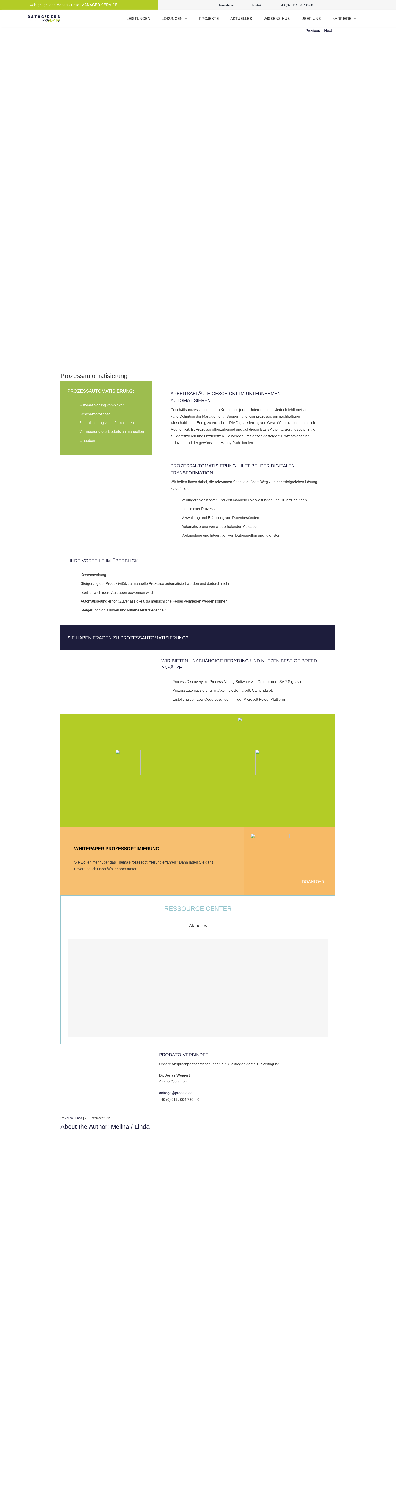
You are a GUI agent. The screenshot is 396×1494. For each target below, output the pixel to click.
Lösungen (172, 19)
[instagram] (340, 5)
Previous (312, 31)
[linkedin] (355, 5)
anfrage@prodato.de (175, 1093)
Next (328, 31)
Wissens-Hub (277, 19)
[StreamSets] (128, 762)
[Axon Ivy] (268, 762)
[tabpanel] (198, 988)
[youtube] (347, 5)
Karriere (342, 19)
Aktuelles (241, 19)
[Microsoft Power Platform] (268, 729)
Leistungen (138, 19)
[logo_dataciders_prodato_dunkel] (44, 17)
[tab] (198, 925)
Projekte (209, 19)
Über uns (311, 19)
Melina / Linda (73, 1118)
